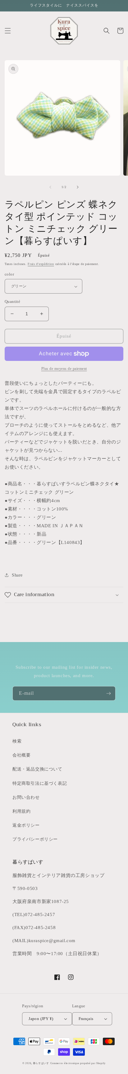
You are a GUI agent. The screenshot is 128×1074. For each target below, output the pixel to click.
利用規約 (21, 811)
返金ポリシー (26, 825)
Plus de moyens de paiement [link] (64, 368)
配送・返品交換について (37, 769)
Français (86, 1018)
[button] (8, 31)
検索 (16, 741)
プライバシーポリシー (35, 839)
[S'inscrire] (108, 693)
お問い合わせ (26, 797)
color (9, 274)
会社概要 (21, 755)
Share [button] (17, 575)
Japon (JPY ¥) (41, 1018)
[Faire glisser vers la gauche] (50, 187)
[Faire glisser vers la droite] (78, 187)
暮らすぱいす (41, 1063)
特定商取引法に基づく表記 (39, 783)
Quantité (12, 301)
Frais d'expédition (41, 264)
